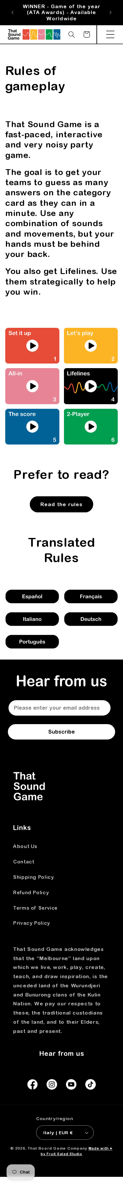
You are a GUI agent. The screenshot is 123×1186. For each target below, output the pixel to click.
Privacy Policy (31, 923)
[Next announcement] (110, 13)
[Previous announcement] (12, 13)
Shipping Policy (33, 877)
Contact (23, 861)
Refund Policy (31, 892)
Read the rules (61, 504)
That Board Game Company (57, 1148)
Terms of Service (35, 908)
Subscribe (61, 732)
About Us (25, 846)
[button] (110, 34)
